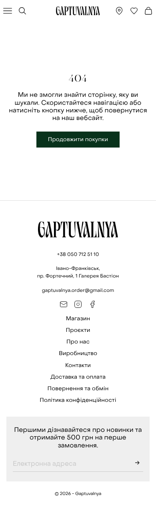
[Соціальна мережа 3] (92, 304)
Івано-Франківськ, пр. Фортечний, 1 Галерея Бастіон (78, 272)
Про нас (78, 341)
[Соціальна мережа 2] (78, 304)
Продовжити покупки (78, 139)
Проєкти (78, 330)
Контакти (78, 365)
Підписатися (137, 464)
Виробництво (78, 353)
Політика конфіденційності (78, 400)
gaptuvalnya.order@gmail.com (78, 290)
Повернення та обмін (78, 388)
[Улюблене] (134, 11)
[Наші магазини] (119, 11)
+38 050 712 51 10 (78, 254)
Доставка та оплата (78, 377)
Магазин (78, 318)
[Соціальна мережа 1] (64, 304)
